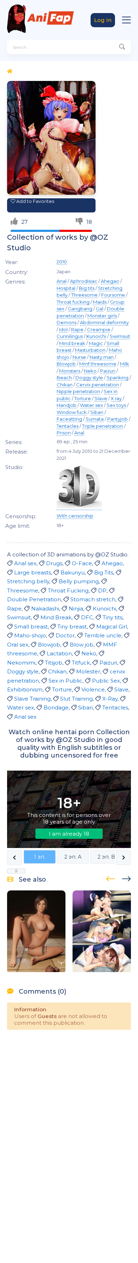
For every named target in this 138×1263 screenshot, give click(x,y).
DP (102, 590)
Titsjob (53, 662)
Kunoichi (96, 336)
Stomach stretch (92, 599)
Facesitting (69, 419)
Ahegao (110, 281)
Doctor (65, 635)
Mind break (72, 343)
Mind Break (55, 617)
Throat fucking (73, 302)
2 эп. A (72, 857)
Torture (82, 398)
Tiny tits (112, 617)
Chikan (65, 384)
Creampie (98, 329)
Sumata (95, 419)
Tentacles (68, 426)
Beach (64, 377)
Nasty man (102, 357)
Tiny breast (72, 626)
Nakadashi (45, 608)
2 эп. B (106, 857)
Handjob (66, 405)
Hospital (66, 288)
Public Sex (106, 680)
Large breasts (32, 572)
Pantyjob (117, 419)
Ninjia (76, 608)
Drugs (54, 563)
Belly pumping (79, 581)
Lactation (59, 653)
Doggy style (89, 377)
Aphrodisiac (83, 281)
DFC (87, 617)
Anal (62, 281)
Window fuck (72, 412)
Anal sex (25, 563)
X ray (116, 398)
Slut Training (76, 698)
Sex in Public (65, 680)
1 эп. (39, 857)
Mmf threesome (97, 364)
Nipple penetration (78, 391)
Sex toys (116, 405)
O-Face (82, 563)
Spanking (117, 377)
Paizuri (107, 371)
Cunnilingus (70, 336)
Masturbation (90, 350)
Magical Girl (111, 626)
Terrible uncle (102, 635)
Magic (96, 343)
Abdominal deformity (104, 322)
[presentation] (110, 877)
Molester (88, 671)
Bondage (56, 707)
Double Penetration (34, 599)
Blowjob (66, 364)
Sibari (96, 412)
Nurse (79, 357)
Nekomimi (21, 662)
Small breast (31, 626)
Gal (99, 308)
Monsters (69, 371)
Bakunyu (73, 572)
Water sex (91, 405)
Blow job (81, 644)
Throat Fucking (68, 590)
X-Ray (109, 698)
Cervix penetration (97, 384)
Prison (64, 432)
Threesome (84, 295)
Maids (100, 302)
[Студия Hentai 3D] (79, 507)
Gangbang (80, 308)
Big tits (86, 288)
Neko (90, 371)
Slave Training (32, 698)
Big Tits (103, 572)
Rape (77, 329)
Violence (93, 689)
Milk (124, 364)
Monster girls (102, 315)
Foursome (113, 295)
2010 (62, 261)
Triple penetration (102, 426)
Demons (66, 322)
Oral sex (17, 644)
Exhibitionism (24, 689)
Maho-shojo (30, 635)
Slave (100, 398)
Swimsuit (120, 336)
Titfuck (81, 662)
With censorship (75, 516)
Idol (63, 329)
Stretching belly (28, 581)
